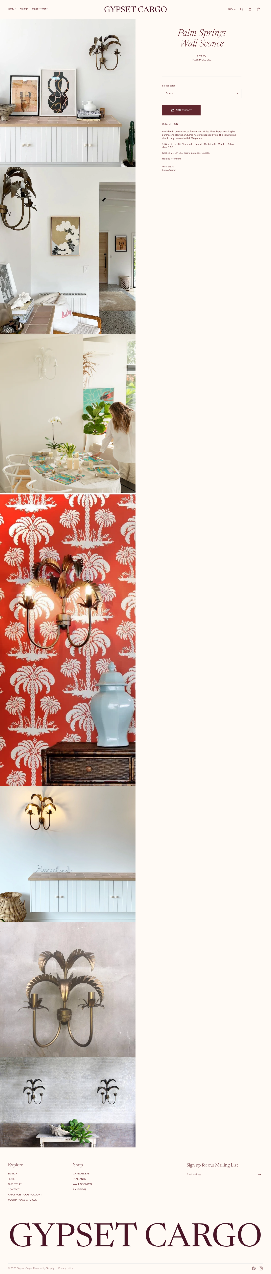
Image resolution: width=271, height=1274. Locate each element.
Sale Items (79, 1189)
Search (12, 1173)
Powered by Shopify (43, 1268)
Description (170, 124)
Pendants (79, 1179)
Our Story (15, 1184)
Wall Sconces (82, 1184)
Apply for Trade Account (25, 1194)
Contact (13, 1189)
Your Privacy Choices (22, 1199)
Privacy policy (65, 1268)
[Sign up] (259, 1174)
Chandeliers (81, 1173)
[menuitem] (12, 9)
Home (11, 1179)
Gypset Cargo (24, 1268)
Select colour (169, 85)
